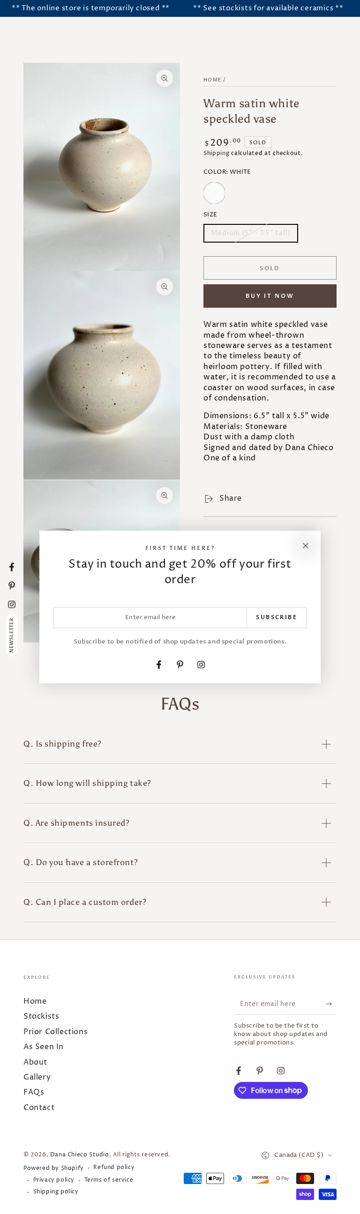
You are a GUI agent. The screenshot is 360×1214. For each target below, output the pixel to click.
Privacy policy (54, 1180)
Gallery (37, 1077)
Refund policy (114, 1167)
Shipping (216, 153)
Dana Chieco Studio (79, 1155)
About (35, 1062)
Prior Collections (55, 1032)
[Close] (305, 545)
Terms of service (109, 1180)
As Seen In (43, 1047)
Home (212, 80)
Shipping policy (56, 1192)
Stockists (41, 1016)
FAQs (33, 1092)
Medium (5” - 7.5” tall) (250, 236)
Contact (38, 1108)
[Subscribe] (331, 1003)
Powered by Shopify (53, 1168)
